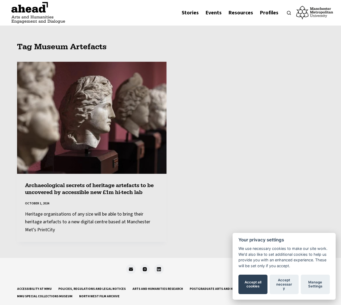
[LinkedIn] (159, 269)
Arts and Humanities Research (157, 289)
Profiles (269, 13)
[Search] (289, 13)
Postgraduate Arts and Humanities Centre (226, 289)
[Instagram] (145, 269)
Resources (240, 13)
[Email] (131, 269)
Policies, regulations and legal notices (92, 289)
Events (213, 13)
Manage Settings (315, 284)
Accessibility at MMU (34, 289)
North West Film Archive (99, 296)
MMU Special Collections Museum (44, 296)
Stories (190, 13)
